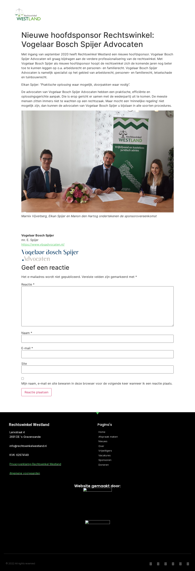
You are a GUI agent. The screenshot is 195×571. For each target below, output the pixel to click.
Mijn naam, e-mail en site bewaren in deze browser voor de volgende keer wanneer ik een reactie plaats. (96, 383)
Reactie (27, 284)
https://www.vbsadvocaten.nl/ (43, 244)
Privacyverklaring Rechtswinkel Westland (35, 464)
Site (24, 363)
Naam (26, 332)
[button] (180, 14)
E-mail (27, 348)
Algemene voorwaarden (25, 473)
